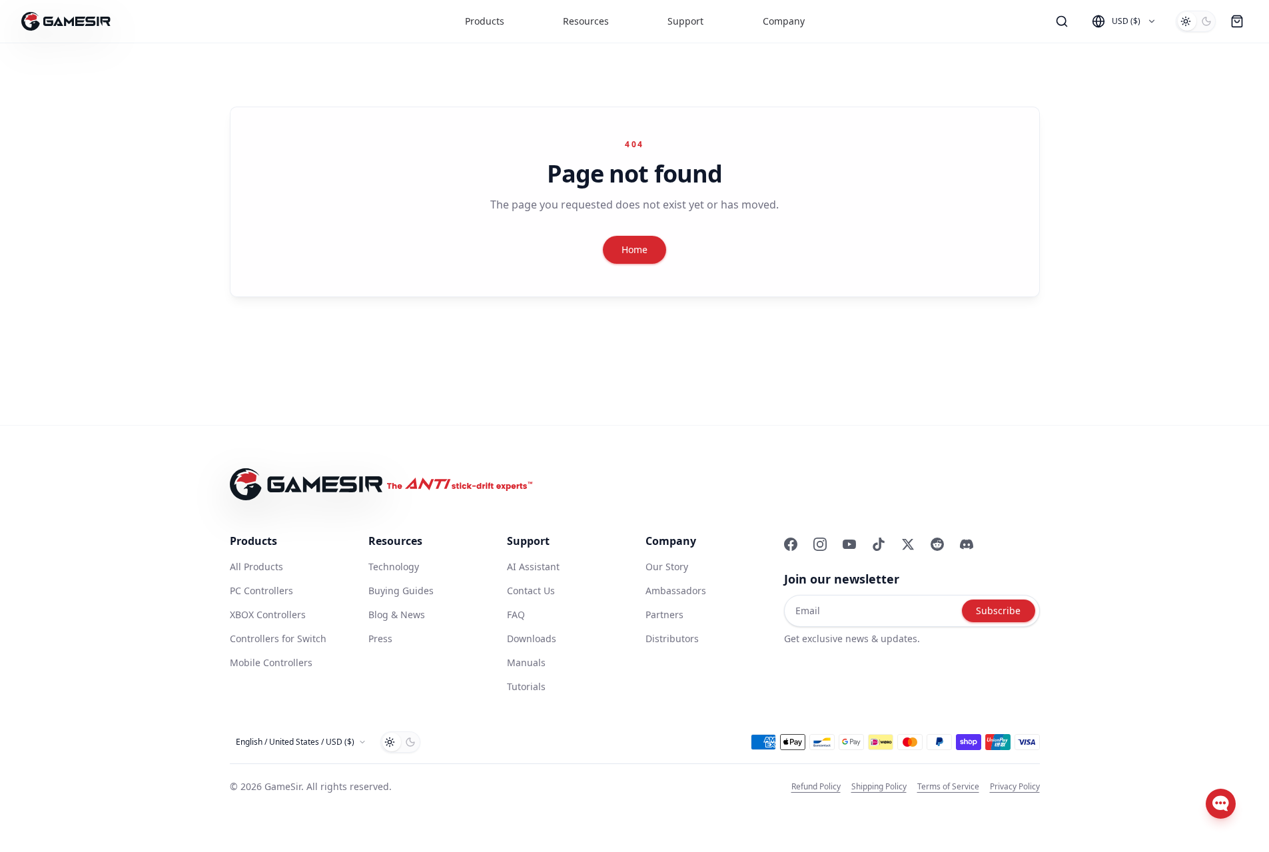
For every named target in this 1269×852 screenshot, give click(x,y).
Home (634, 249)
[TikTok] (878, 544)
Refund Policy (816, 786)
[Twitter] (908, 544)
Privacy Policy (1015, 786)
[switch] (1196, 21)
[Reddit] (937, 544)
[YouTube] (849, 544)
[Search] (1061, 21)
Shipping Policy (879, 786)
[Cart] (1237, 21)
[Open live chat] (1221, 804)
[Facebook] (790, 544)
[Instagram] (820, 544)
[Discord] (966, 544)
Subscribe (998, 610)
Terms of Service (948, 786)
